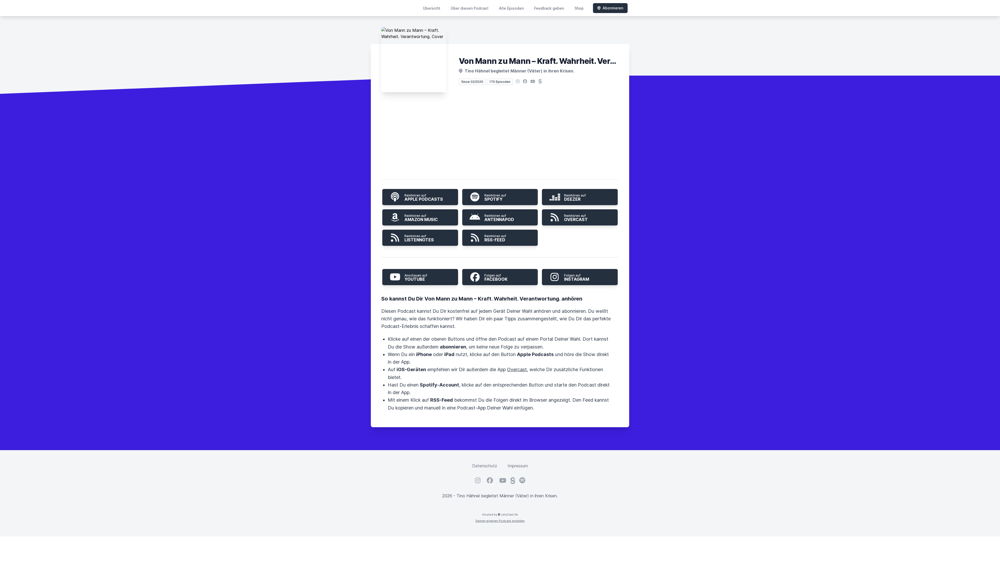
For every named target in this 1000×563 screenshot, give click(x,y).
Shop (579, 8)
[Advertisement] (500, 136)
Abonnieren (613, 8)
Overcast (517, 369)
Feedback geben (549, 8)
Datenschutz (484, 465)
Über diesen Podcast (470, 8)
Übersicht (431, 8)
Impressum (518, 465)
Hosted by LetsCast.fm (500, 514)
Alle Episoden (511, 8)
